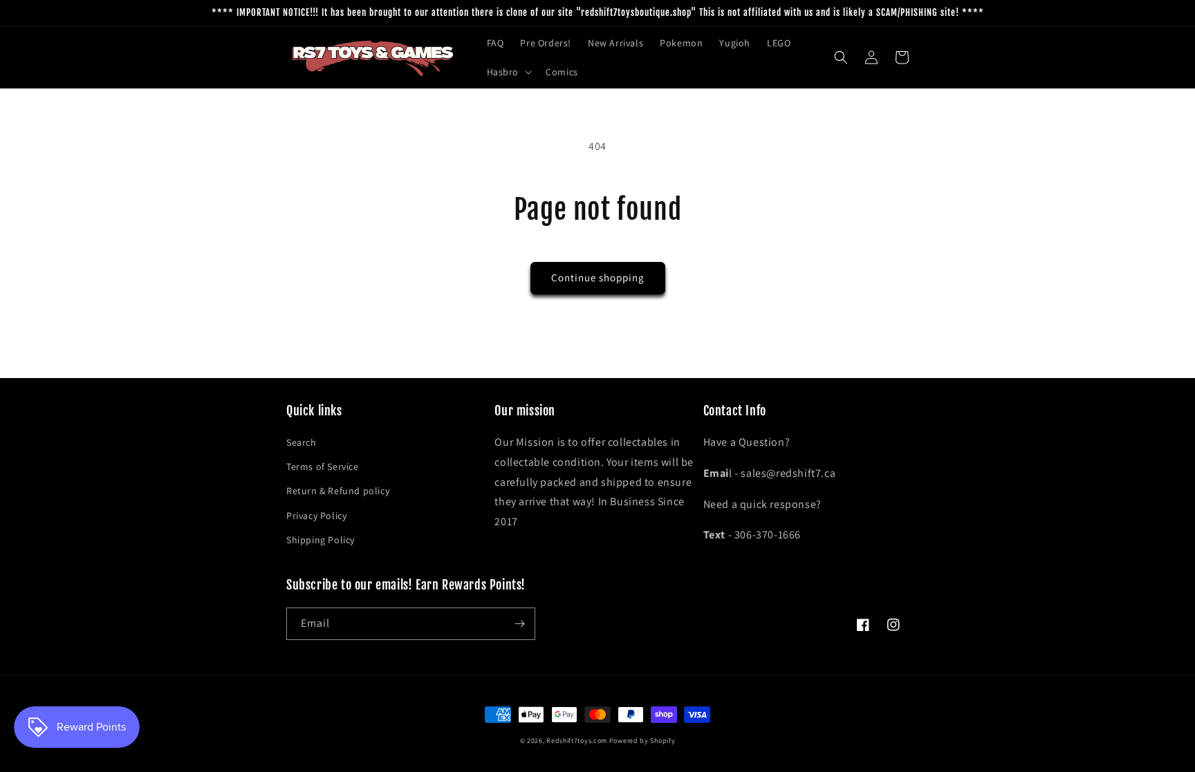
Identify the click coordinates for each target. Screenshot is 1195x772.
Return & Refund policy (337, 490)
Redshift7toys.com (576, 740)
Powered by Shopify (642, 740)
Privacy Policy (316, 515)
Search (301, 442)
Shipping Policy (320, 540)
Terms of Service (322, 466)
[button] (508, 71)
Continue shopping (598, 277)
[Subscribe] (519, 624)
